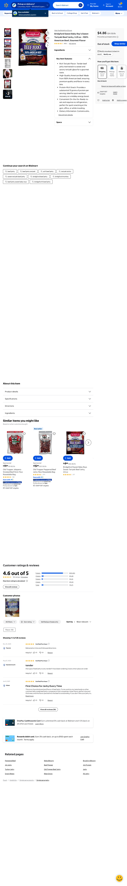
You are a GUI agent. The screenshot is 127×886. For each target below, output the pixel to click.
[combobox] (68, 5)
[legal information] (117, 37)
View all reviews (11, 587)
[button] (93, 5)
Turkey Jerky (9, 769)
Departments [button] (9, 13)
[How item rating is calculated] (27, 581)
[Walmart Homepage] (6, 5)
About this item (11, 383)
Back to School (57, 13)
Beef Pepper (48, 765)
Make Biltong (49, 761)
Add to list (106, 100)
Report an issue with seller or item (113, 86)
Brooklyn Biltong (89, 761)
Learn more (115, 93)
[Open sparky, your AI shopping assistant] (119, 878)
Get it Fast (84, 13)
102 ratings (72, 43)
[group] (65, 44)
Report (50, 653)
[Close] (45, 13)
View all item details (65, 115)
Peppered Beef (10, 761)
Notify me (107, 54)
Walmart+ (95, 13)
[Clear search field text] (75, 5)
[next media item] (47, 45)
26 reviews (24, 577)
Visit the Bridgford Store (63, 30)
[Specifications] (89, 399)
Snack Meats (9, 774)
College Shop (72, 13)
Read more (29, 696)
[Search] (80, 5)
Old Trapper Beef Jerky (52, 769)
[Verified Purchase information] (49, 644)
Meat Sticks (48, 774)
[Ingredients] (89, 50)
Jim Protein (87, 765)
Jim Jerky (8, 765)
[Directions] (89, 406)
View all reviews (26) (48, 709)
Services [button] (25, 13)
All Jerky (86, 774)
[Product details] (89, 392)
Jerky (85, 769)
